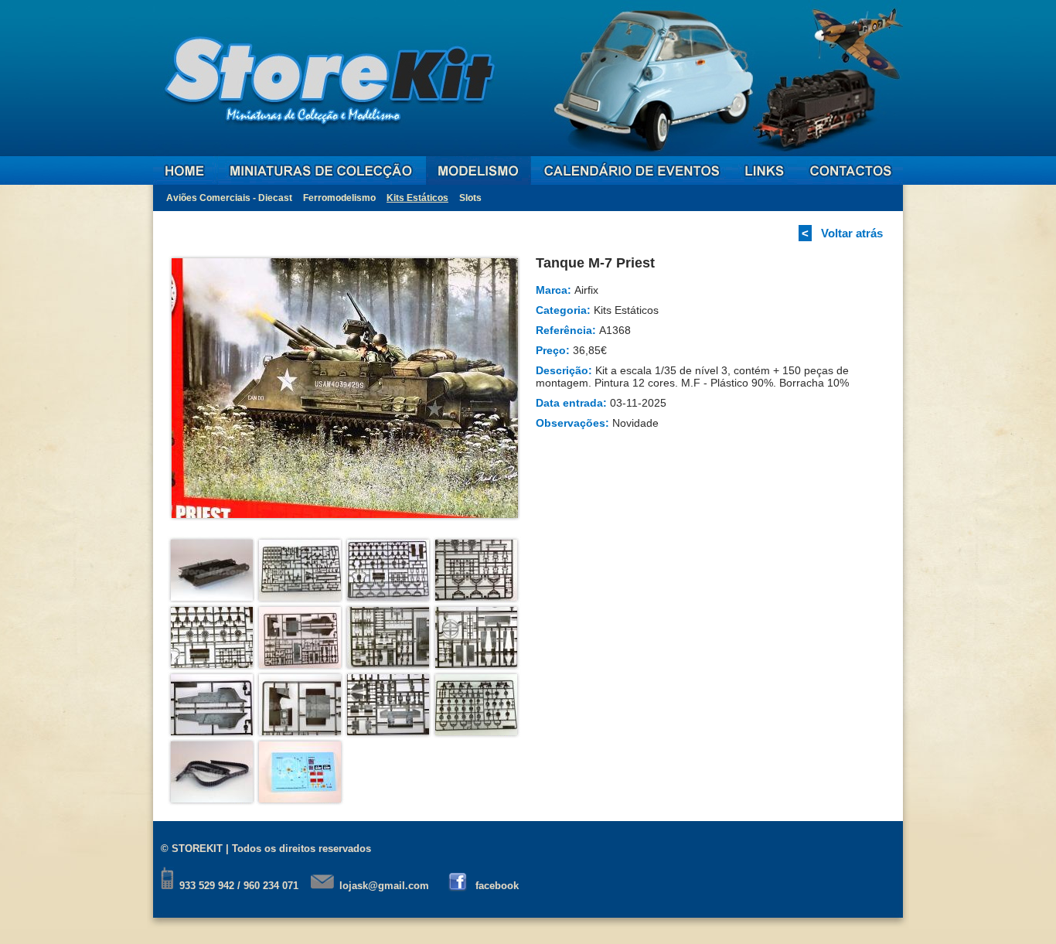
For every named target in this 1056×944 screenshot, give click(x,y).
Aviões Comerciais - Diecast (229, 198)
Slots (470, 198)
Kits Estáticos (417, 198)
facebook (497, 885)
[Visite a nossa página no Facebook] (458, 885)
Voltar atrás (852, 233)
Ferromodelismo (339, 198)
